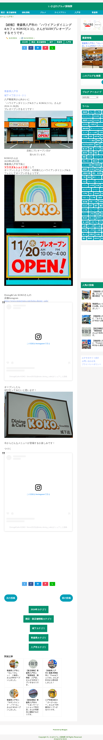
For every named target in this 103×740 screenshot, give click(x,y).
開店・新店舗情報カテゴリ (38, 619)
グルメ (43, 12)
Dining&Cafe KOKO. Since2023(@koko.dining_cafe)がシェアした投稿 (38, 376)
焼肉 (97, 169)
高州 (96, 206)
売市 (90, 136)
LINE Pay (94, 222)
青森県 (59, 42)
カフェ (100, 124)
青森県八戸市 (11, 91)
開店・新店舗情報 (8, 12)
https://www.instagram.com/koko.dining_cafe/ (26, 301)
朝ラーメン (97, 177)
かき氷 (90, 157)
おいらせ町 (93, 132)
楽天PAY (99, 218)
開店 (96, 153)
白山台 (85, 206)
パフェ (85, 185)
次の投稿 (10, 598)
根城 (90, 153)
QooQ (65, 739)
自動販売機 (86, 173)
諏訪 (84, 238)
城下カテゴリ (38, 628)
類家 (98, 141)
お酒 (84, 226)
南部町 (85, 169)
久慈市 (100, 197)
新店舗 (85, 202)
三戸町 (93, 197)
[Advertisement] (38, 69)
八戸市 (77, 12)
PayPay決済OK (88, 145)
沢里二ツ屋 (93, 202)
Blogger (64, 729)
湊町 (90, 149)
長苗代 (95, 161)
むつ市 (85, 210)
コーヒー (95, 189)
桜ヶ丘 (91, 218)
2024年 (25, 42)
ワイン (85, 214)
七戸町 (91, 214)
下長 (84, 177)
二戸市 (91, 230)
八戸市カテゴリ (38, 647)
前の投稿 (66, 598)
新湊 (89, 177)
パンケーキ (98, 157)
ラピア (96, 149)
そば (84, 181)
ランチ (85, 132)
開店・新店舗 (97, 173)
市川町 (91, 169)
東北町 (85, 218)
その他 (98, 226)
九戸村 (85, 230)
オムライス (86, 189)
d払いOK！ (87, 161)
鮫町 (97, 145)
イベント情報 (87, 165)
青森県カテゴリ (38, 638)
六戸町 (85, 193)
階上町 (85, 149)
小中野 (91, 185)
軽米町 (96, 238)
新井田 (85, 153)
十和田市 (93, 124)
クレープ (91, 181)
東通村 (91, 234)
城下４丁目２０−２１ (15, 95)
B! (38, 48)
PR (101, 222)
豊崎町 (90, 238)
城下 (51, 42)
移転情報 (26, 12)
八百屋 (98, 230)
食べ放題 (86, 222)
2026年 (85, 124)
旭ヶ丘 (85, 234)
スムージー (93, 210)
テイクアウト (60, 12)
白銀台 (98, 234)
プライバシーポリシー (91, 364)
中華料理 (97, 165)
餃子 (90, 206)
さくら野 (91, 226)
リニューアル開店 (89, 141)
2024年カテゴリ (38, 609)
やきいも (86, 197)
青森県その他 (87, 120)
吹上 (90, 193)
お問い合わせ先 (88, 361)
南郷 (97, 214)
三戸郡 (85, 136)
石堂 (97, 185)
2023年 (96, 120)
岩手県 (96, 136)
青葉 (84, 157)
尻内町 (96, 193)
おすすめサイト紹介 (90, 358)
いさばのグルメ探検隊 (60, 6)
